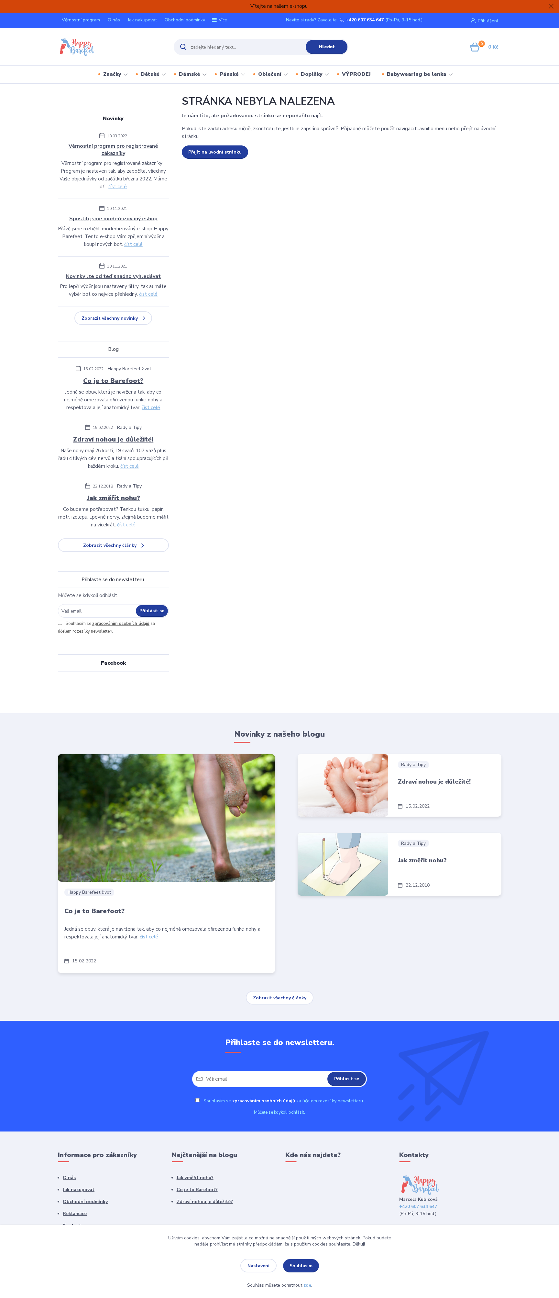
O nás (114, 20)
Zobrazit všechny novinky (110, 318)
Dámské (189, 74)
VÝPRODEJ (356, 74)
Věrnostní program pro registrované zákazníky (113, 150)
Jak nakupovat (142, 20)
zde (307, 1285)
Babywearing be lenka (416, 74)
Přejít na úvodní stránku (215, 152)
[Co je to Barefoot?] (166, 818)
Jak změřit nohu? (113, 498)
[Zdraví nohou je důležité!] (343, 785)
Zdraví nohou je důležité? (205, 1202)
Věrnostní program (81, 20)
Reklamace (75, 1214)
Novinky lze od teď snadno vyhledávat (113, 276)
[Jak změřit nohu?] (343, 864)
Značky (112, 74)
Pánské (229, 74)
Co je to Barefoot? (113, 380)
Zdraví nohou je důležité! (113, 439)
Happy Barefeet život (129, 369)
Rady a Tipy (129, 427)
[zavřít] (551, 6)
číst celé (117, 186)
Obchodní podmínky (185, 20)
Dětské (150, 74)
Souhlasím (301, 1266)
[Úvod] (110, 47)
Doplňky (312, 74)
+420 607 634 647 (365, 20)
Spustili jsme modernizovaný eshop (113, 218)
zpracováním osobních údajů (120, 623)
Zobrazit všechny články (110, 545)
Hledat (327, 47)
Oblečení (269, 74)
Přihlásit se (151, 611)
